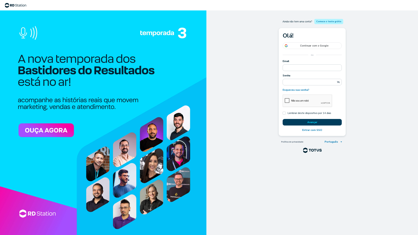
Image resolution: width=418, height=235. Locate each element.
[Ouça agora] (103, 122)
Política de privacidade (292, 142)
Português (331, 142)
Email (286, 61)
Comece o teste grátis (328, 21)
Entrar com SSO (312, 130)
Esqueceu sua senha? (296, 90)
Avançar (312, 122)
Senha (286, 75)
